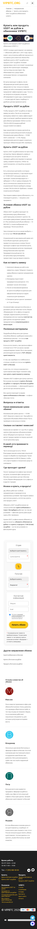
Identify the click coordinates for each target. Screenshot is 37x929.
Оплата (21, 898)
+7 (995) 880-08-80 (12, 870)
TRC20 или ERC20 (19, 234)
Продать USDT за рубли (26, 881)
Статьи (21, 887)
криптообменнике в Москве (14, 395)
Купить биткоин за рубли (12, 659)
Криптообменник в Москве (13, 655)
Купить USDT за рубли (8, 879)
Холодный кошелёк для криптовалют (9, 895)
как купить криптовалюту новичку (16, 374)
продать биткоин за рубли (23, 383)
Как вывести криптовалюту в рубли (8, 891)
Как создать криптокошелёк (6, 899)
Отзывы (21, 892)
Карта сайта (22, 896)
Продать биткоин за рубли (12, 664)
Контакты (22, 894)
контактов (28, 317)
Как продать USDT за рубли (8, 888)
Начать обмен (18, 625)
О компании (22, 889)
